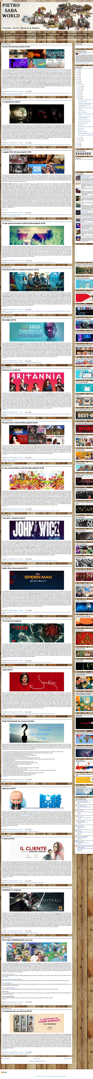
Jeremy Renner (14, 932)
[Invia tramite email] (26, 91)
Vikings (9, 914)
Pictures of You (80, 841)
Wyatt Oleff (67, 144)
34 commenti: (21, 508)
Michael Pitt (18, 1053)
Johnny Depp (38, 311)
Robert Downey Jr (57, 612)
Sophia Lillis (48, 144)
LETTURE (62, 32)
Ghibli (15, 1003)
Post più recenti (6, 1058)
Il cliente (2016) (8, 839)
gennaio (80, 140)
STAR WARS (80, 37)
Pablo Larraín (38, 713)
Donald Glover (23, 612)
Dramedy (7, 1053)
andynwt (55, 1076)
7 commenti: (20, 660)
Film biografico (8, 713)
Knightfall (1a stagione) (11, 890)
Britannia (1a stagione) (11, 370)
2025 (78, 70)
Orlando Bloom (63, 311)
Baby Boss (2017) (9, 788)
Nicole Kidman (54, 214)
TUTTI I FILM (42, 34)
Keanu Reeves (27, 560)
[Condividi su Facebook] (30, 91)
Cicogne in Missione (25, 815)
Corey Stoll (7, 662)
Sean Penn (4, 94)
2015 (78, 146)
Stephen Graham (8, 312)
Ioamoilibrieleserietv (82, 805)
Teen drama (64, 459)
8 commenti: (20, 309)
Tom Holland (68, 612)
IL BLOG (22, 32)
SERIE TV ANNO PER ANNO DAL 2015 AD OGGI (75, 34)
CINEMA (29, 32)
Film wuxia (50, 93)
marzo (79, 137)
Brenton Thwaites (16, 311)
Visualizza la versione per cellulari (37, 1061)
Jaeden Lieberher (38, 144)
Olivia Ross (20, 932)
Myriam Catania (48, 214)
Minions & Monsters (81, 827)
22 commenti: (21, 142)
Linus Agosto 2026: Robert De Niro (84, 802)
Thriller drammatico (61, 144)
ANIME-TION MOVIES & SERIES (47, 39)
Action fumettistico (9, 612)
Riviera (6, 395)
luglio (79, 93)
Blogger (63, 1076)
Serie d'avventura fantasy (53, 414)
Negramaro (43, 510)
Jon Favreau (29, 612)
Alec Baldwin (7, 831)
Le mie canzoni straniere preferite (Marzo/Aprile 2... (84, 105)
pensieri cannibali (81, 821)
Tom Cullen (35, 932)
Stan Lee (63, 612)
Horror (26, 144)
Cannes (18, 882)
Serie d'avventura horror (42, 662)
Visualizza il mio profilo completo (82, 63)
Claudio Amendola (17, 214)
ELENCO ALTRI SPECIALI (10, 39)
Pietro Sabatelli (83, 53)
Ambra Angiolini (8, 93)
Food (16, 781)
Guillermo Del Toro (15, 662)
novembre (80, 86)
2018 (78, 82)
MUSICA (47, 32)
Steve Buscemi (35, 831)
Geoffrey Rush (26, 311)
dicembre (80, 84)
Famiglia (30, 831)
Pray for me (46, 251)
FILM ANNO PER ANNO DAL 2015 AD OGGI (25, 34)
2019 (78, 81)
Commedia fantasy (19, 831)
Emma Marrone (30, 510)
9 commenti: (20, 212)
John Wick (7, 542)
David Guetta (15, 262)
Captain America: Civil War (18, 597)
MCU (35, 37)
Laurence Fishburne (34, 560)
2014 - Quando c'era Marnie (8, 974)
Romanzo (44, 144)
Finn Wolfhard (21, 144)
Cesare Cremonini (22, 510)
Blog (10, 781)
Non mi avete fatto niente (54, 496)
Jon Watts (34, 612)
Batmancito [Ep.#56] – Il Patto (83, 842)
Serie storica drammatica (64, 414)
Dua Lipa (20, 262)
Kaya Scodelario (44, 311)
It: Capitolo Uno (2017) (11, 102)
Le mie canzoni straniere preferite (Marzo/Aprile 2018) (23, 223)
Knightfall (35, 395)
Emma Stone (38, 93)
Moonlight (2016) (9, 320)
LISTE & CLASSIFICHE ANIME (27, 39)
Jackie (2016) (7, 670)
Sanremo (47, 510)
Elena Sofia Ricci (33, 459)
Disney (21, 311)
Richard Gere (65, 214)
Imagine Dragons (25, 262)
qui (15, 83)
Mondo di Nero (80, 810)
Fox (10, 662)
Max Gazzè (37, 214)
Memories (19, 781)
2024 (78, 72)
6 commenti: (20, 412)
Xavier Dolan (18, 94)
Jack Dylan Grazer (31, 144)
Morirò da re (57, 503)
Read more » (4, 88)
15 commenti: (21, 610)
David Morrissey (8, 414)
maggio (79, 96)
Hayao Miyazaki (19, 1003)
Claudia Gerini (11, 214)
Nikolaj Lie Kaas (45, 414)
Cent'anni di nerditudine (82, 801)
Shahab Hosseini (40, 882)
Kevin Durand (22, 662)
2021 (78, 77)
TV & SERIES (38, 32)
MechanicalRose (64, 744)
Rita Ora (53, 262)
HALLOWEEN (60, 37)
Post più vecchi (67, 1058)
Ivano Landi (79, 816)
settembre (80, 89)
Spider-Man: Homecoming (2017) (15, 568)
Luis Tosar (51, 459)
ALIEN (88, 37)
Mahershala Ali (27, 362)
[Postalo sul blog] (27, 91)
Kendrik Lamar (45, 262)
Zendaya (4, 613)
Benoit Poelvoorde (9, 459)
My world (26, 781)
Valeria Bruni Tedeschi (25, 1053)
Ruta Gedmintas (34, 662)
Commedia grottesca (17, 459)
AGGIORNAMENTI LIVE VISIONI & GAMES (69, 39)
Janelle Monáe (32, 262)
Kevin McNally (57, 311)
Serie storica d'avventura (28, 932)
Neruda (55, 692)
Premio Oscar (39, 362)
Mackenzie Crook (37, 414)
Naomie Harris (33, 362)
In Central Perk (80, 826)
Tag (29, 781)
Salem (24, 645)
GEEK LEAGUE (86, 32)
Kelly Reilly (32, 414)
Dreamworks (26, 831)
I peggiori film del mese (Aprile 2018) (16, 152)
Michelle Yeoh (55, 93)
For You (63, 252)
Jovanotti (35, 510)
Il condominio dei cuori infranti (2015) (17, 1011)
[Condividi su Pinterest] (31, 91)
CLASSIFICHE (7, 34)
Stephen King (54, 144)
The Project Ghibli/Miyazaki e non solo (17, 940)
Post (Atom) (38, 1065)
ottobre (80, 87)
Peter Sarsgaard (44, 713)
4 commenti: (20, 360)
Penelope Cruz (57, 459)
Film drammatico (44, 93)
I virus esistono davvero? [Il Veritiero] (84, 817)
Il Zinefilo (79, 830)
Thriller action (54, 560)
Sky (69, 414)
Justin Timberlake (38, 262)
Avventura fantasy (8, 311)
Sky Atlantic (4, 415)
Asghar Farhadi (8, 882)
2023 (78, 74)
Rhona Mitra (27, 662)
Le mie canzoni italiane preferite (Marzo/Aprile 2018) (23, 468)
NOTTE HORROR (49, 37)
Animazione (13, 831)
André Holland (8, 362)
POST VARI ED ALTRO (73, 32)
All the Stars (40, 251)
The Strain (50, 662)
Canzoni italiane (16, 510)
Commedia (29, 214)
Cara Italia (49, 502)
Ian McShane (17, 560)
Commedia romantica (23, 93)
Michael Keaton (51, 612)
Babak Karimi (14, 882)
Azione (6, 214)
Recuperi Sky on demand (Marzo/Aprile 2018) (20, 423)
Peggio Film (59, 214)
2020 (78, 79)
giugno (79, 94)
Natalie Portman (32, 713)
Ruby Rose (49, 560)
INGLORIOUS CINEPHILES (82, 836)
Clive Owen (24, 214)
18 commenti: (21, 91)
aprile (79, 98)
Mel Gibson (42, 214)
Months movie (61, 93)
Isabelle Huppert (12, 1053)
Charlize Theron (15, 93)
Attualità (10, 510)
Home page (37, 1058)
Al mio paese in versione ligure (83, 822)
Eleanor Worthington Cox (17, 414)
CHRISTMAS (70, 37)
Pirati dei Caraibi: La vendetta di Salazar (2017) (20, 270)
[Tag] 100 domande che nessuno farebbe (18, 721)
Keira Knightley (51, 311)
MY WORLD (13, 32)
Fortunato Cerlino (25, 414)
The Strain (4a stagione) (11, 621)
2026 (78, 69)
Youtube (57, 510)
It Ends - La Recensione (81, 837)
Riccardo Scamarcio (43, 560)
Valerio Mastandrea (11, 460)
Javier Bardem (32, 311)
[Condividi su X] (28, 91)
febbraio (80, 139)
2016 (78, 144)
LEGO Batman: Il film (37, 812)
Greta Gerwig (21, 713)
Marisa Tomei (39, 612)
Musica (50, 262)
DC (41, 37)
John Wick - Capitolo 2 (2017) (13, 518)
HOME (5, 32)
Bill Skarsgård (15, 144)
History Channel (8, 932)
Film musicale (46, 459)
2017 (78, 142)
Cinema (12, 781)
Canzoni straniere (8, 262)
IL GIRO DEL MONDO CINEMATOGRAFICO (14, 37)
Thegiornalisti (52, 510)
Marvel (43, 612)
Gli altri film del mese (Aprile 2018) (16, 47)
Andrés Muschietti (8, 144)
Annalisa (6, 510)
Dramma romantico (31, 93)
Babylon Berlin (37, 393)
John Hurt (26, 713)
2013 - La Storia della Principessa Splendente (12, 979)
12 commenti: (21, 260)
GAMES (54, 32)
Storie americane (51, 713)
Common (13, 560)
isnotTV (12, 72)
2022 (78, 76)
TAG (30, 37)
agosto (79, 91)
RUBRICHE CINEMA (54, 34)
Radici (32, 914)
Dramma (33, 214)
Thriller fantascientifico (11, 94)
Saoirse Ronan (67, 93)
